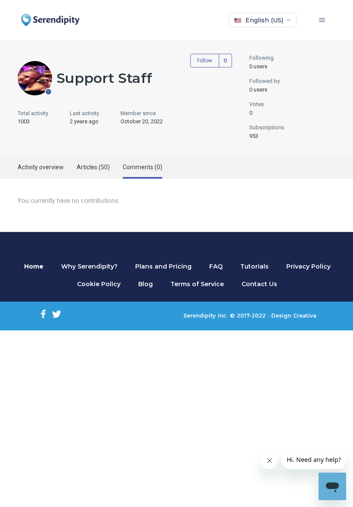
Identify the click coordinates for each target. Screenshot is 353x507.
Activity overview (41, 167)
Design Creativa (293, 315)
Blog (145, 284)
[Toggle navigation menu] (327, 20)
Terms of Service (197, 284)
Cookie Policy (99, 284)
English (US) (264, 20)
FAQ (216, 266)
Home (33, 266)
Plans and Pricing (163, 266)
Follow (204, 61)
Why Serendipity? (89, 266)
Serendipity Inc (204, 315)
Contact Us (259, 284)
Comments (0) (142, 167)
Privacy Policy (308, 266)
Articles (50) (93, 167)
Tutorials (254, 266)
